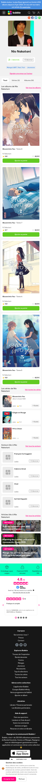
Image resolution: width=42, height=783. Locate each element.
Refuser (22, 779)
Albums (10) (29, 80)
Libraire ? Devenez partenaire (21, 705)
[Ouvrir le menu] (4, 13)
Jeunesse (21, 666)
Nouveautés (21, 669)
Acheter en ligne (21, 726)
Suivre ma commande (21, 723)
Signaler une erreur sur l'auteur (21, 73)
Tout (5, 80)
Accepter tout (9, 779)
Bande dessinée (21, 657)
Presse (21, 638)
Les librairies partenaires (21, 708)
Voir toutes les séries (33, 390)
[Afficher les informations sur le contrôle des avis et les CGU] (33, 590)
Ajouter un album (21, 695)
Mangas (21, 663)
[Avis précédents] (3, 605)
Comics (21, 660)
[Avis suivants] (38, 605)
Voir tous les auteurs (33, 446)
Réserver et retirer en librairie (21, 729)
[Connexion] (38, 13)
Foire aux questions (21, 717)
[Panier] (34, 13)
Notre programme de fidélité (21, 692)
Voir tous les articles (33, 516)
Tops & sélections (21, 672)
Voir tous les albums (33, 88)
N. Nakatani (7, 154)
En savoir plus (25, 7)
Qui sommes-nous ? (21, 635)
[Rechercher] (29, 13)
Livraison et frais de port (21, 720)
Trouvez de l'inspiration (21, 654)
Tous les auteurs (21, 677)
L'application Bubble (21, 687)
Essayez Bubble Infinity (21, 690)
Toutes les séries (21, 674)
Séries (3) (16, 80)
